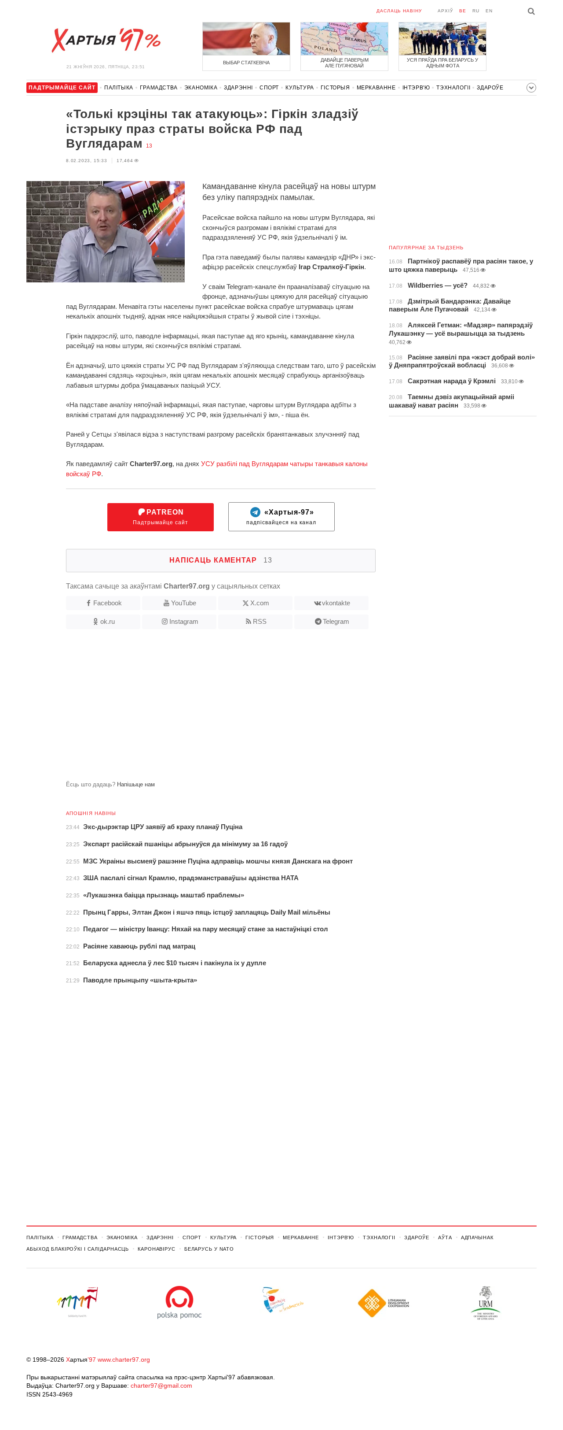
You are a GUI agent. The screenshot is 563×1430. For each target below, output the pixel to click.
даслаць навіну (399, 10)
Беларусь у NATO (209, 1249)
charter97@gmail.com (161, 1385)
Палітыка (118, 88)
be (462, 10)
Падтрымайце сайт (160, 517)
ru (475, 10)
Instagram (183, 621)
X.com (259, 603)
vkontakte (336, 603)
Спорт (269, 88)
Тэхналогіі (453, 88)
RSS (260, 621)
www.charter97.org (124, 1359)
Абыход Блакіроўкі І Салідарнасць (77, 1249)
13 (149, 146)
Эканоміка (200, 88)
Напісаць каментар (220, 560)
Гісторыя (335, 88)
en (489, 10)
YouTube (183, 603)
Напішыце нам (136, 784)
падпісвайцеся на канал (281, 517)
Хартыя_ (105, 40)
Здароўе (490, 88)
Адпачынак (477, 1237)
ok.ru (107, 621)
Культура (299, 88)
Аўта (445, 1237)
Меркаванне (376, 88)
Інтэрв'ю (416, 88)
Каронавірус (156, 1249)
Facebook (107, 603)
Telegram (336, 621)
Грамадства (159, 88)
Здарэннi (238, 88)
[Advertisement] (201, 708)
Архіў (445, 10)
